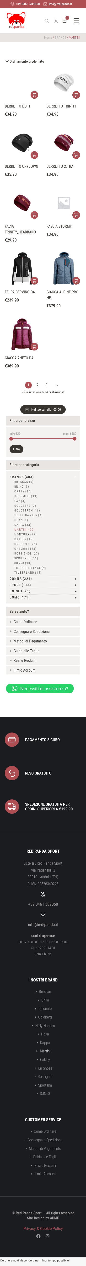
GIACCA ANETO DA (19, 358)
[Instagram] (47, 1236)
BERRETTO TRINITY (61, 106)
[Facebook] (38, 1236)
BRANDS (60, 37)
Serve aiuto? (19, 611)
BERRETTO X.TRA (60, 166)
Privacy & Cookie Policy (43, 1228)
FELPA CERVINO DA (20, 292)
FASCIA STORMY (59, 226)
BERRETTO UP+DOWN (21, 166)
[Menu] (76, 20)
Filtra (16, 449)
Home (48, 37)
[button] (40, 688)
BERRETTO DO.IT (17, 106)
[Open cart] (64, 20)
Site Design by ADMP (43, 1218)
